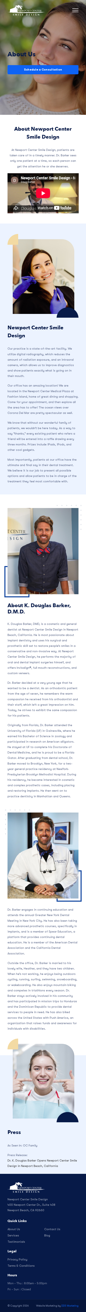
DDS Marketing (69, 1305)
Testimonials (16, 1241)
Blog (47, 1235)
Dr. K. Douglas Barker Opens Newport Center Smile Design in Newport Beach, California (42, 1163)
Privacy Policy (17, 1259)
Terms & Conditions (21, 1265)
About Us (14, 1229)
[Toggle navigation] (75, 10)
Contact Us (52, 1229)
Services (13, 1235)
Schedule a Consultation (43, 69)
